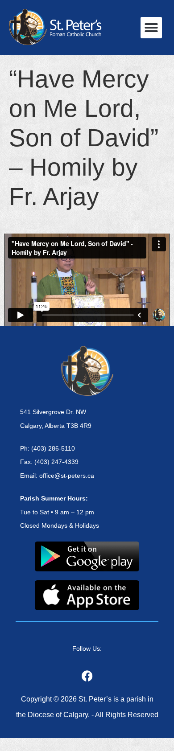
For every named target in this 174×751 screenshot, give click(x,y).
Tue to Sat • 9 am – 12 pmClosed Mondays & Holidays (59, 512)
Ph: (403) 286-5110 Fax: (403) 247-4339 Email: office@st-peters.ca (57, 462)
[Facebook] (87, 676)
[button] (151, 27)
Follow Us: (87, 648)
